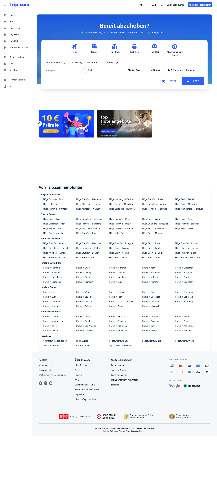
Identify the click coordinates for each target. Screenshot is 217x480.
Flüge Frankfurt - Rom (86, 233)
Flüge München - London (187, 248)
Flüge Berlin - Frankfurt (185, 199)
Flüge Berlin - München (186, 204)
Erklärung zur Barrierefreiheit (88, 389)
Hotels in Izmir (148, 326)
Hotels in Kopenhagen (53, 321)
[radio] (56, 62)
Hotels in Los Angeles (86, 326)
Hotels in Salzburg (84, 297)
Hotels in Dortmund (52, 282)
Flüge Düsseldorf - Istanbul (55, 248)
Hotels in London (51, 316)
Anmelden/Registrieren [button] (200, 5)
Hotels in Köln (148, 268)
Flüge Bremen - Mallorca (54, 228)
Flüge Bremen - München (121, 204)
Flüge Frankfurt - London (54, 243)
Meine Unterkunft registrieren (124, 380)
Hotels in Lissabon (51, 301)
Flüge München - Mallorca (88, 228)
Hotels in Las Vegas (85, 331)
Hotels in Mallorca (117, 292)
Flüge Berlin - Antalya (119, 253)
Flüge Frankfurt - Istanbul (186, 243)
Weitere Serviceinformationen (52, 375)
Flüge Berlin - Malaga (152, 233)
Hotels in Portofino (150, 301)
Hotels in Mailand (51, 306)
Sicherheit (115, 385)
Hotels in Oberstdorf (184, 282)
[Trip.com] (19, 5)
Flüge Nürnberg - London (55, 253)
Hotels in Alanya (149, 331)
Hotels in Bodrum (183, 331)
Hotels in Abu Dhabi (118, 326)
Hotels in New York (118, 316)
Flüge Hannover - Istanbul (88, 248)
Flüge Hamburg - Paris (119, 219)
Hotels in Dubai (83, 316)
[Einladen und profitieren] (66, 124)
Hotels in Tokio (50, 326)
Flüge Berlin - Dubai (151, 243)
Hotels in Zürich (182, 321)
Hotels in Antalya (150, 316)
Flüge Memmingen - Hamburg (189, 209)
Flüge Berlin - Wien (151, 219)
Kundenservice (45, 365)
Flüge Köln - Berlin (51, 204)
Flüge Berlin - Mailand (185, 228)
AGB (77, 380)
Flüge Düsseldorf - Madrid (121, 228)
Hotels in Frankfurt (51, 272)
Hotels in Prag (148, 292)
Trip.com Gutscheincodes (120, 345)
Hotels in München (117, 268)
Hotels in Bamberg (84, 282)
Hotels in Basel (83, 321)
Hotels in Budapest (151, 297)
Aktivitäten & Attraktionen (55, 341)
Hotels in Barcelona (184, 292)
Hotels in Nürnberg (117, 277)
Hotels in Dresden (117, 272)
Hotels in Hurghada (118, 331)
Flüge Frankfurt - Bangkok (121, 243)
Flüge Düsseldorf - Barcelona (89, 219)
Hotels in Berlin (83, 268)
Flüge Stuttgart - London (87, 253)
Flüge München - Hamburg (88, 204)
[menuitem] (16, 15)
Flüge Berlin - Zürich (118, 257)
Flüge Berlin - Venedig (53, 233)
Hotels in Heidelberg (52, 277)
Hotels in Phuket (50, 331)
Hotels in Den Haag (184, 297)
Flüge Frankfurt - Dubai (185, 253)
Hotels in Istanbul (183, 316)
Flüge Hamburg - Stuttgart (55, 209)
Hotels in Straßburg (184, 301)
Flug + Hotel (168, 81)
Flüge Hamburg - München (121, 199)
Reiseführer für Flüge (118, 341)
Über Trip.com (81, 365)
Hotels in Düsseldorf (184, 268)
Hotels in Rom (115, 297)
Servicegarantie (46, 370)
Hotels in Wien (82, 292)
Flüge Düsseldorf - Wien (54, 224)
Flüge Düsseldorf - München (155, 204)
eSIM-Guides (82, 341)
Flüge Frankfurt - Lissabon (187, 224)
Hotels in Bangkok (150, 321)
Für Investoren (117, 365)
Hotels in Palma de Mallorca (121, 301)
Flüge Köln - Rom (117, 233)
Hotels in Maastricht (151, 306)
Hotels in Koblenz (150, 277)
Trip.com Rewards (119, 370)
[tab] (74, 50)
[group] (91, 32)
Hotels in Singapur (117, 321)
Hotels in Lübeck (116, 282)
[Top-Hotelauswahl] (124, 124)
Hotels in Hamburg (51, 268)
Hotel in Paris (49, 292)
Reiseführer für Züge (151, 341)
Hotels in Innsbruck (85, 301)
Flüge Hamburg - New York (187, 257)
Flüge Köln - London (151, 257)
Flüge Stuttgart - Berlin (53, 199)
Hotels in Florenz (116, 306)
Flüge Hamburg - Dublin (120, 224)
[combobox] (51, 70)
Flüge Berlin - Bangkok (152, 253)
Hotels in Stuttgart (183, 272)
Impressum (80, 394)
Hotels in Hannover (151, 272)
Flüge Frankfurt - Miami (54, 257)
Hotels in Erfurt (182, 277)
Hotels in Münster (150, 282)
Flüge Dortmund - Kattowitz (155, 224)
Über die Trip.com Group (86, 399)
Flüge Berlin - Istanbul (119, 248)
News (77, 370)
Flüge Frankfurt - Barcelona (88, 224)
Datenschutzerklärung (85, 385)
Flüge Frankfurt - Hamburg (88, 199)
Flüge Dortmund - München (122, 209)
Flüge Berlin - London (152, 248)
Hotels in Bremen (84, 277)
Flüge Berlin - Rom (183, 219)
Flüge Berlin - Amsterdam (154, 228)
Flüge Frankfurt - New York (88, 243)
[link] (140, 4)
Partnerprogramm (119, 375)
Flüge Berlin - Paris (51, 219)
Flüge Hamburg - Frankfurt (154, 209)
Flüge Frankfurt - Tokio (86, 257)
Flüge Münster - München (88, 209)
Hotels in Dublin (83, 306)
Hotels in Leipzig (83, 272)
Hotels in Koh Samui (184, 326)
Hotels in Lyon (49, 297)
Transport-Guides (51, 345)
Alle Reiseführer (83, 345)
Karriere (78, 375)
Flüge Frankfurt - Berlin (152, 199)
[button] (4, 5)
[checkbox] (112, 62)
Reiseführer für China (184, 341)
